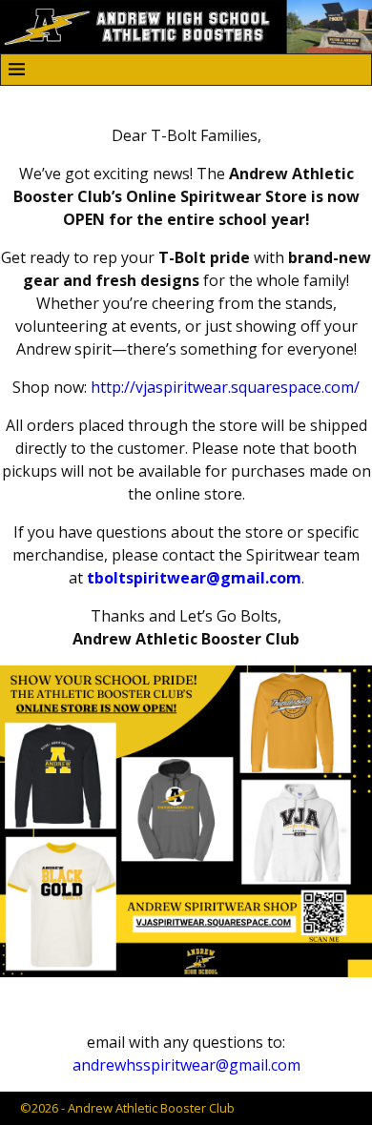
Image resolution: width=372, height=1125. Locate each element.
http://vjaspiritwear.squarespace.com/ (225, 387)
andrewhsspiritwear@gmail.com (186, 1064)
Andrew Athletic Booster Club (151, 1107)
